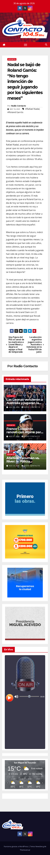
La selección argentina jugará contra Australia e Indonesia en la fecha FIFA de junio (34, 344)
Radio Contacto (18, 106)
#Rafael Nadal (32, 108)
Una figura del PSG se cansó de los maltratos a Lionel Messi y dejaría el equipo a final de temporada (16, 344)
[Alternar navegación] (26, 45)
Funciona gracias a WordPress (16, 846)
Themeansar (25, 850)
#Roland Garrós (15, 112)
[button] (46, 44)
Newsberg (39, 846)
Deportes (12, 59)
